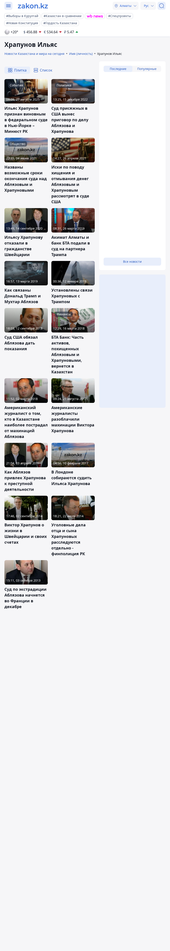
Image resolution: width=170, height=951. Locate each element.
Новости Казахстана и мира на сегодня (34, 54)
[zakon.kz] (33, 5)
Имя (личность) (81, 54)
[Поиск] (162, 6)
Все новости (132, 261)
